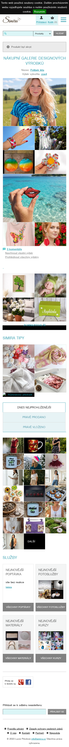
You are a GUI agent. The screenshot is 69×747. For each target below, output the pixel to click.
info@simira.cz (38, 738)
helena (9, 587)
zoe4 (44, 74)
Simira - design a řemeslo (12, 20)
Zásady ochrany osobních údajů (46, 728)
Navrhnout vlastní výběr (19, 253)
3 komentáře (14, 249)
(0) (52, 22)
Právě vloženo (34, 427)
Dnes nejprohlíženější (34, 407)
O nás (13, 733)
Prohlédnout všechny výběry (22, 257)
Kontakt (26, 733)
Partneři (40, 733)
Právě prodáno (34, 417)
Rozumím (39, 11)
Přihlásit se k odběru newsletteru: (22, 705)
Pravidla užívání (15, 728)
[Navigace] (63, 19)
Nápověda (54, 733)
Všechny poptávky (18, 607)
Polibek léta (37, 70)
